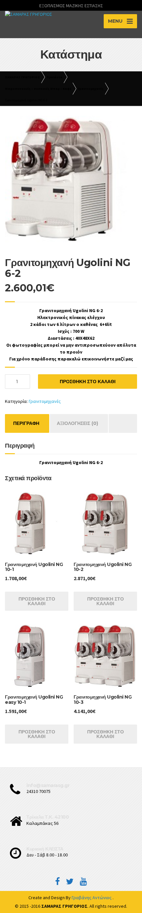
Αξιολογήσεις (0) (77, 423)
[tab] (26, 423)
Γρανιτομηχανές (45, 401)
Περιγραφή (26, 423)
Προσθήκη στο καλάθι (88, 381)
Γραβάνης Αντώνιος (92, 898)
